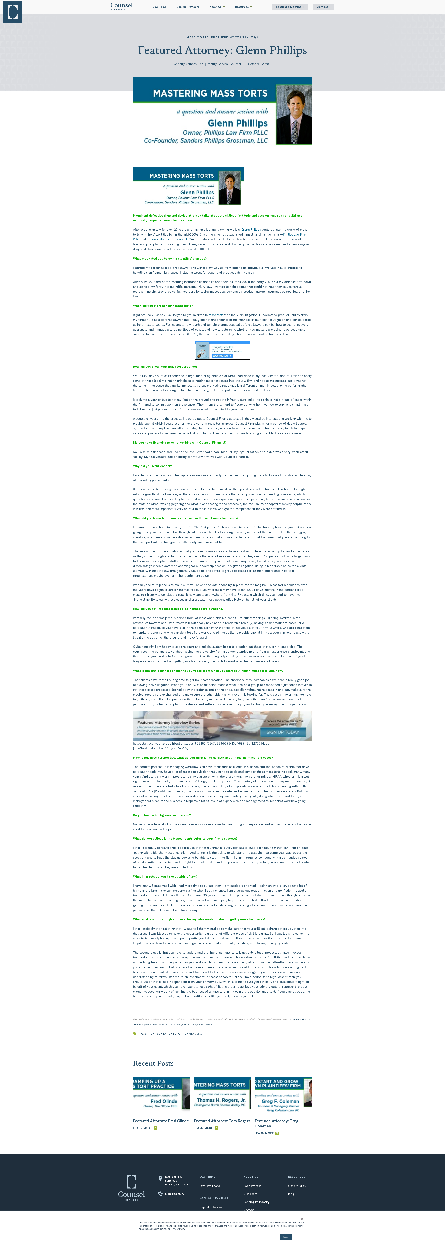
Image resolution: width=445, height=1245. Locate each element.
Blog (291, 1194)
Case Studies (297, 1186)
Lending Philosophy (257, 1202)
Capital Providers (187, 7)
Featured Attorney (230, 37)
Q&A (255, 37)
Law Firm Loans (209, 1186)
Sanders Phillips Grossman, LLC (169, 239)
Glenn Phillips (251, 230)
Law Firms (159, 7)
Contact (322, 7)
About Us (215, 7)
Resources (241, 7)
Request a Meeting (289, 7)
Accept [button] (286, 1236)
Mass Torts (197, 37)
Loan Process (252, 1186)
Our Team (250, 1194)
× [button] (302, 1217)
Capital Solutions (210, 1207)
